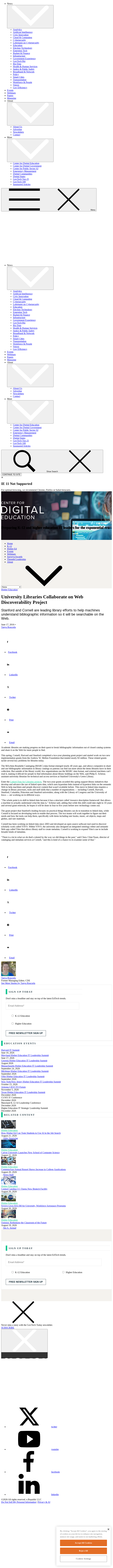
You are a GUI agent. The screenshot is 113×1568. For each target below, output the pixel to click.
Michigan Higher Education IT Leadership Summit (25, 1071)
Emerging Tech (20, 50)
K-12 (9, 546)
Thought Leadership (16, 559)
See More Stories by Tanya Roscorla (18, 983)
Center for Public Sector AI (25, 168)
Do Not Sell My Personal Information (18, 1502)
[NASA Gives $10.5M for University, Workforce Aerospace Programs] (8, 1200)
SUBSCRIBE (7, 1327)
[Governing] (10, 1510)
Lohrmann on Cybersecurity (26, 42)
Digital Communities (22, 174)
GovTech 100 (19, 181)
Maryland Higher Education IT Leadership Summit (25, 1055)
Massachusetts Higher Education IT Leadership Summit (27, 1066)
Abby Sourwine (10, 1138)
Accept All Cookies (83, 1543)
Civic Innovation (21, 35)
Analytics (17, 29)
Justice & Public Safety (23, 69)
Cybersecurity (19, 40)
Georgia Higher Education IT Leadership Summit (24, 1060)
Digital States (19, 176)
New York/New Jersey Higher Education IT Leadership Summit (31, 1081)
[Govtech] (10, 1518)
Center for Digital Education (26, 163)
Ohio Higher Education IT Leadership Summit (22, 1076)
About (10, 562)
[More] (30, 16)
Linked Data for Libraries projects (26, 781)
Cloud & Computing (22, 37)
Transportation (19, 79)
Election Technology (22, 48)
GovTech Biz (19, 61)
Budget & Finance (21, 53)
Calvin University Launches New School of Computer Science (30, 1152)
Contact (16, 134)
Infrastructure (19, 56)
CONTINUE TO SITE (11, 474)
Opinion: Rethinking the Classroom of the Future (24, 1222)
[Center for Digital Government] (10, 1541)
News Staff (8, 1174)
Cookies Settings (83, 1559)
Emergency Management (24, 171)
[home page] (56, 260)
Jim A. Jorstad (9, 1228)
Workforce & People (22, 82)
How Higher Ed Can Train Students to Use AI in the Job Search (31, 1133)
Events (10, 90)
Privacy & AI (44, 1502)
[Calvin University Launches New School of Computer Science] (8, 1147)
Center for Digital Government (27, 166)
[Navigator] (10, 1534)
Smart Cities (18, 77)
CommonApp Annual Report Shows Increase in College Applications (33, 1169)
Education (17, 45)
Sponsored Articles (21, 184)
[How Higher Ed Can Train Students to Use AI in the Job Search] (8, 1128)
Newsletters (18, 132)
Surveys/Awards (14, 556)
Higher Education (9, 589)
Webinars (11, 93)
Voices (16, 85)
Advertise (17, 129)
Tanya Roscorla (8, 978)
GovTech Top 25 (21, 179)
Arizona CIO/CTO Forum (13, 1087)
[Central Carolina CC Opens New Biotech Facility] (8, 1183)
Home (10, 543)
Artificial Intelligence (23, 32)
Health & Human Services (25, 66)
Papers (10, 95)
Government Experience (24, 58)
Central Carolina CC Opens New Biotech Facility (24, 1189)
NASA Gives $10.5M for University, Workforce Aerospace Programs (33, 1206)
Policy (16, 74)
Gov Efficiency (20, 87)
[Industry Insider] (10, 1526)
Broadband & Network (23, 72)
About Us (17, 127)
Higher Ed (12, 548)
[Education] (10, 1549)
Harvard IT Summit (10, 1050)
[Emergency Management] (10, 1565)
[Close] (108, 1529)
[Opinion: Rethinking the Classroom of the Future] (8, 1217)
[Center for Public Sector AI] (10, 1557)
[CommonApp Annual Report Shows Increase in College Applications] (8, 1164)
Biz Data (17, 64)
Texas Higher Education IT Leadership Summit (23, 1092)
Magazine (11, 98)
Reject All (83, 1551)
